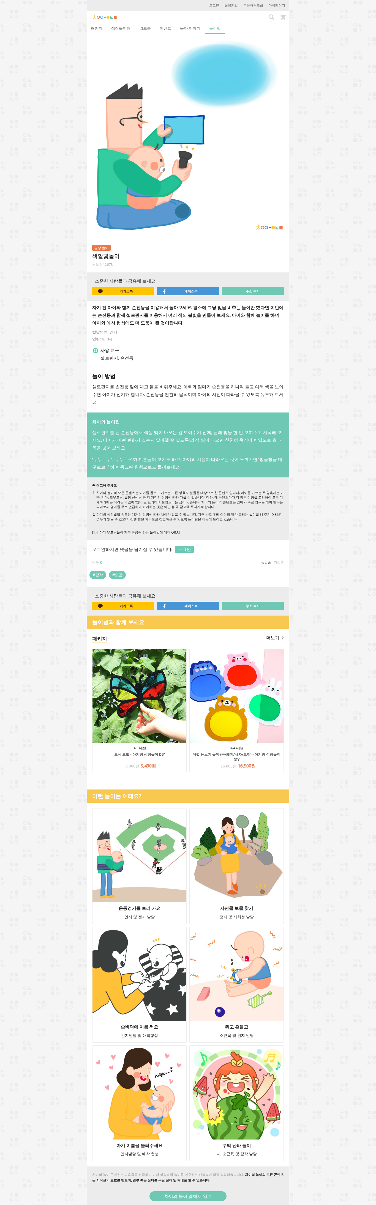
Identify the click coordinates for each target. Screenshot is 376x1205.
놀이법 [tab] (215, 28)
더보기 (272, 638)
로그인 (214, 5)
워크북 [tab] (145, 28)
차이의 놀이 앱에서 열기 (188, 1196)
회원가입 (231, 5)
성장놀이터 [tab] (120, 28)
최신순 (279, 562)
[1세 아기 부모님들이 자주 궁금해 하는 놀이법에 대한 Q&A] (136, 532)
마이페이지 (277, 5)
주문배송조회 (253, 5)
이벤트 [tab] (165, 28)
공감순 (266, 562)
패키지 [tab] (96, 28)
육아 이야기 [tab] (190, 28)
